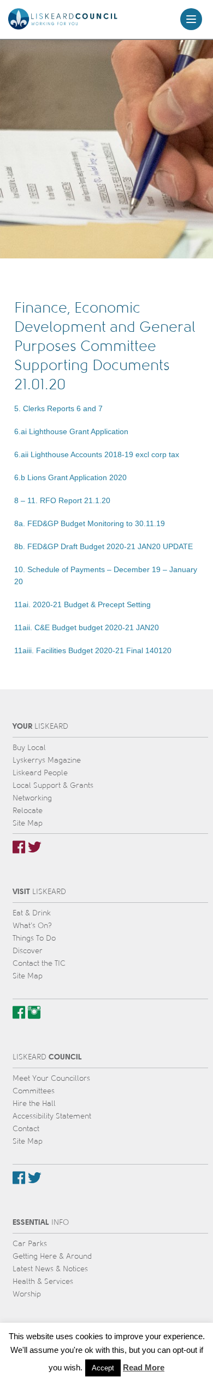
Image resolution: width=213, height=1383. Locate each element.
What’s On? (32, 925)
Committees (34, 1091)
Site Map (28, 823)
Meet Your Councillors (51, 1078)
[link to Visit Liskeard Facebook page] (19, 1012)
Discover (28, 951)
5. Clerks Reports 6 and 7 (58, 408)
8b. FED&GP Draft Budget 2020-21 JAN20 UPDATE (103, 546)
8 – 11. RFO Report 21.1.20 (62, 500)
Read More (143, 1367)
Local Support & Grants (53, 785)
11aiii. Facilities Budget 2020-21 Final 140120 (92, 650)
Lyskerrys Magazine (47, 760)
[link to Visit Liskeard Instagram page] (34, 1012)
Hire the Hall (34, 1103)
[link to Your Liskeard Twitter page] (35, 847)
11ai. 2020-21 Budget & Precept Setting (82, 604)
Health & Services (43, 1281)
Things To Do (34, 938)
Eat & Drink (32, 913)
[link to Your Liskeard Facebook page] (19, 847)
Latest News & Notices (50, 1269)
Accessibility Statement (52, 1116)
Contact (26, 1129)
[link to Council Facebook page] (19, 1177)
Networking (32, 798)
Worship (27, 1294)
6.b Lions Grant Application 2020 (70, 477)
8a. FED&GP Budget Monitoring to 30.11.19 (89, 523)
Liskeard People (40, 773)
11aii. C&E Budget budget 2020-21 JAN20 (86, 627)
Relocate (28, 810)
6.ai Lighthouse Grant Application (71, 431)
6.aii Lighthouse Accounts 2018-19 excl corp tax (96, 454)
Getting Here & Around (52, 1256)
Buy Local (29, 748)
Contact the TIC (39, 963)
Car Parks (30, 1244)
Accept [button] (103, 1368)
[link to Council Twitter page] (35, 1177)
